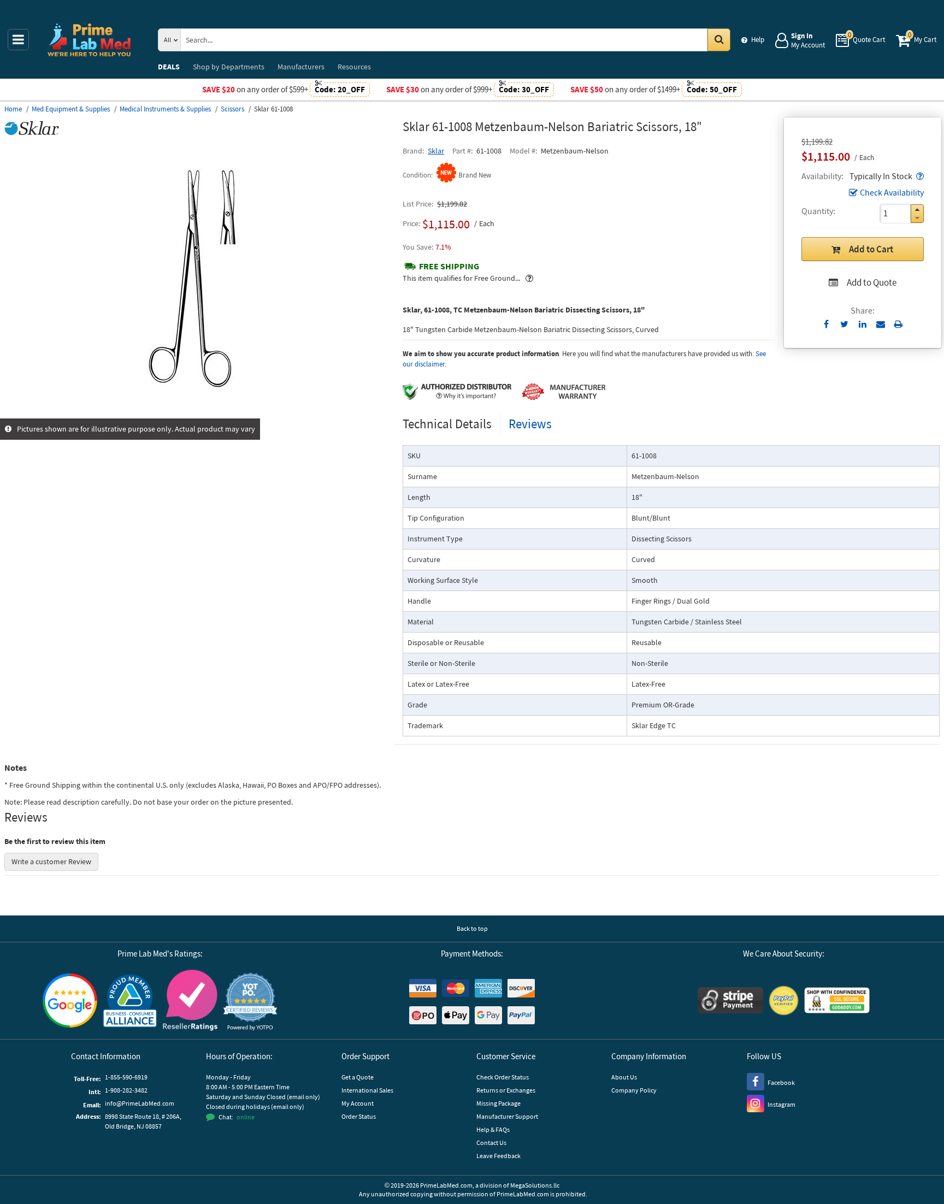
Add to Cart (871, 249)
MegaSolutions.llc (534, 1185)
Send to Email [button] (880, 324)
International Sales (367, 1090)
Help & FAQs (493, 1129)
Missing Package (498, 1103)
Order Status (358, 1116)
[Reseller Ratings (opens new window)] (190, 1002)
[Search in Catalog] (718, 39)
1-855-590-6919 (126, 1077)
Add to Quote (871, 282)
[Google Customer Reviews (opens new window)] (70, 1001)
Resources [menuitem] (354, 67)
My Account (357, 1103)
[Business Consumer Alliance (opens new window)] (130, 1001)
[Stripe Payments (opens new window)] (730, 1001)
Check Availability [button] (892, 192)
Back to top (472, 928)
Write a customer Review (51, 861)
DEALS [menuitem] (169, 67)
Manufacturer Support (507, 1116)
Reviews (530, 424)
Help (757, 39)
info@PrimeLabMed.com (139, 1103)
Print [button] (898, 323)
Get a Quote (357, 1077)
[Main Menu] (18, 39)
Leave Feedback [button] (498, 1156)
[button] (919, 175)
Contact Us (491, 1142)
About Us (624, 1077)
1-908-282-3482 (126, 1090)
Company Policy (634, 1090)
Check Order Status (502, 1077)
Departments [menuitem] (228, 67)
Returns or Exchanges (505, 1090)
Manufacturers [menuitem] (301, 67)
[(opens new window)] (199, 412)
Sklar (436, 151)
